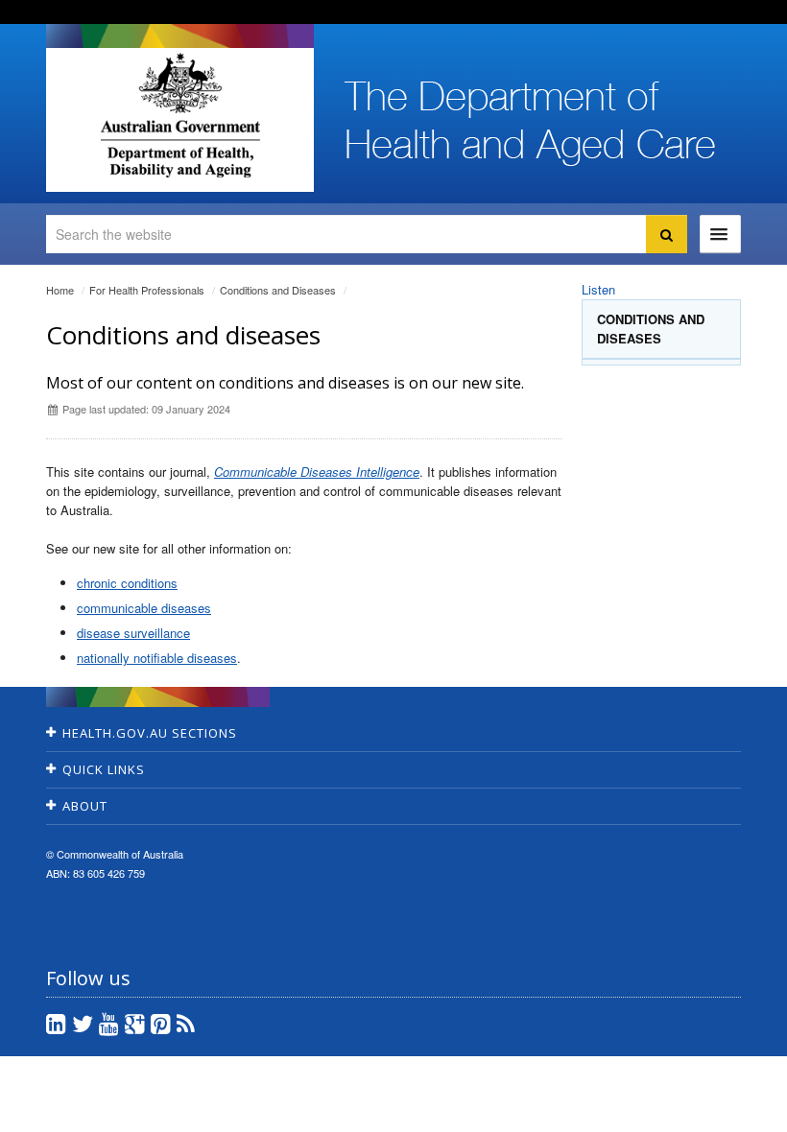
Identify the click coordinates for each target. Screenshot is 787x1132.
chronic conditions (127, 583)
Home (60, 289)
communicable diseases (144, 608)
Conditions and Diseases (278, 289)
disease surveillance (133, 633)
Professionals (146, 289)
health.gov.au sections (149, 733)
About (84, 805)
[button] (726, 1112)
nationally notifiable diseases (157, 658)
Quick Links (103, 769)
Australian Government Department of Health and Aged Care (180, 115)
